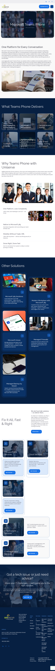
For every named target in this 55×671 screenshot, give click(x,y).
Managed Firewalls (41, 339)
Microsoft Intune (14, 340)
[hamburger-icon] (51, 6)
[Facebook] (49, 2)
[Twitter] (52, 2)
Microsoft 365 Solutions (14, 296)
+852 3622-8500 (5, 641)
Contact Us (5, 638)
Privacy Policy (33, 661)
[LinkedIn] (46, 2)
